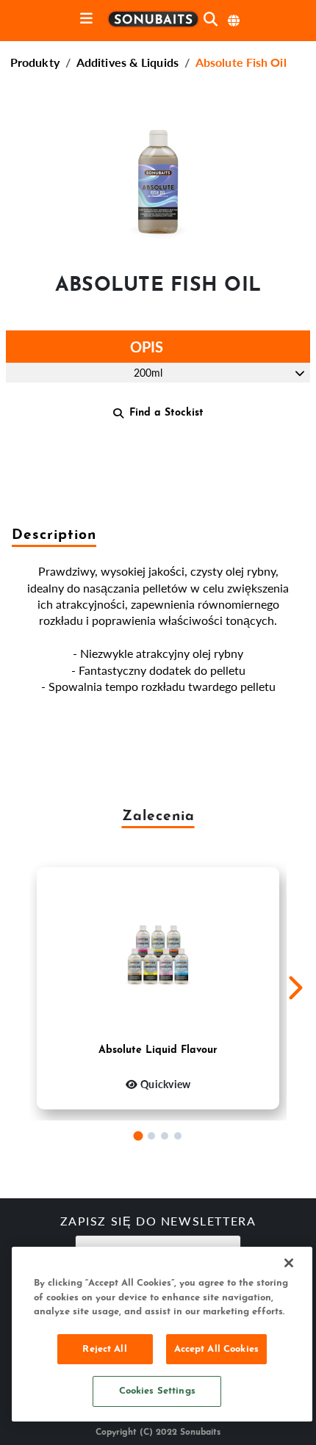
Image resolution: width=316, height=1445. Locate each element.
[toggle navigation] (86, 19)
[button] (158, 176)
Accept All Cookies (216, 1349)
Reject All (104, 1349)
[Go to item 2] (151, 1136)
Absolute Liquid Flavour (158, 1051)
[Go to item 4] (178, 1136)
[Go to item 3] (164, 1136)
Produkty (35, 62)
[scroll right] (295, 988)
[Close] (289, 1263)
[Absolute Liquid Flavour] (158, 955)
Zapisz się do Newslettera (158, 1222)
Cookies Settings (157, 1391)
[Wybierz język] (234, 20)
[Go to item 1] (138, 1135)
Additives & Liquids (127, 62)
